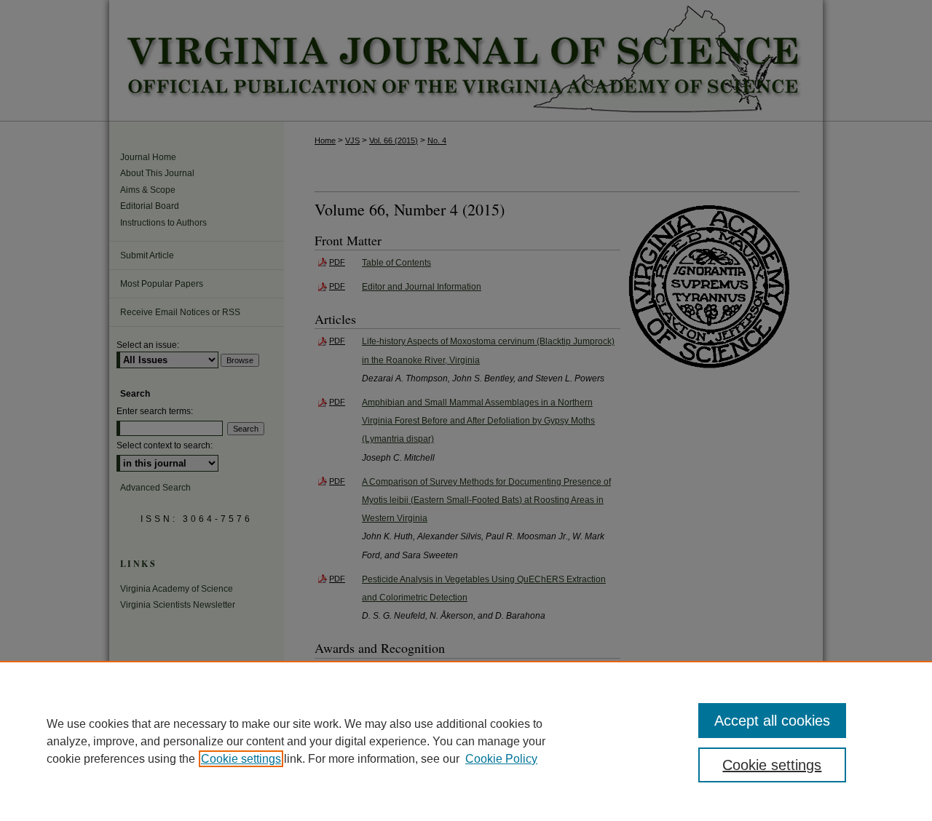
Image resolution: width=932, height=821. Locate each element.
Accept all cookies (772, 721)
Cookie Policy (501, 759)
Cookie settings (241, 759)
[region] (466, 741)
